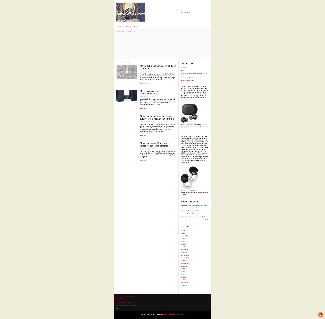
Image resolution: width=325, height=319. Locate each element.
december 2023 (185, 255)
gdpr (117, 308)
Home (117, 31)
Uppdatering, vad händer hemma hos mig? (192, 77)
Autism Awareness (130, 31)
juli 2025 (183, 233)
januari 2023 (184, 285)
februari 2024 (184, 249)
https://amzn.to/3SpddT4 (187, 124)
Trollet (147, 71)
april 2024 (183, 244)
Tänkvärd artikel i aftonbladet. (124, 302)
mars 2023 (183, 279)
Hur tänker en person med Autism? (195, 217)
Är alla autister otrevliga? (192, 210)
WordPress (169, 314)
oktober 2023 (184, 260)
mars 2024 (183, 247)
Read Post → (144, 83)
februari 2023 (184, 282)
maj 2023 (183, 274)
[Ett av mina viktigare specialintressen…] (126, 96)
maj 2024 (183, 241)
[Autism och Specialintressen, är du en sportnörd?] (126, 72)
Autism (128, 27)
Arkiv (136, 27)
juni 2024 (183, 238)
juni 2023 (183, 271)
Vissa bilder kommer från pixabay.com (126, 305)
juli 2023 (183, 268)
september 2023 (185, 263)
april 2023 (183, 277)
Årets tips (183, 67)
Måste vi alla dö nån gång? (187, 80)
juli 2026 (183, 230)
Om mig (120, 27)
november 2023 (185, 258)
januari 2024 (184, 252)
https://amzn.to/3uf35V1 (187, 190)
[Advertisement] (162, 44)
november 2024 (185, 236)
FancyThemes (179, 314)
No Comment (152, 71)
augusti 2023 (184, 266)
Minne (182, 70)
